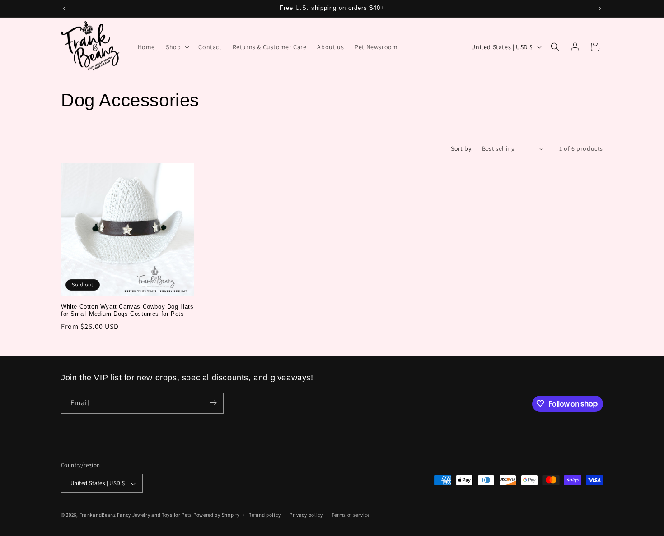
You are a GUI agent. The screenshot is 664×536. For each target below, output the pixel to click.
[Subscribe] (213, 402)
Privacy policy (306, 515)
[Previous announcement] (64, 8)
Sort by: (461, 148)
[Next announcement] (600, 8)
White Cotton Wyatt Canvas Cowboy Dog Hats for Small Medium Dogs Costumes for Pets (127, 310)
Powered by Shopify (216, 515)
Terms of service (350, 515)
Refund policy (264, 515)
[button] (176, 46)
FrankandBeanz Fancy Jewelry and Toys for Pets (135, 515)
